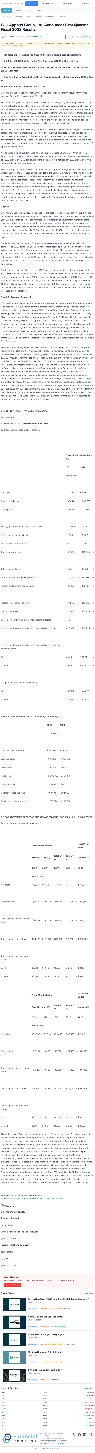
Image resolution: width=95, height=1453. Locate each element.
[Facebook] (79, 1438)
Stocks (18, 10)
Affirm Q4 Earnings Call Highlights (46, 1317)
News (28, 17)
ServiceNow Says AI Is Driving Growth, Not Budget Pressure (58, 1299)
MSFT (3, 1416)
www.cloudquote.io (55, 1436)
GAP (59, 1379)
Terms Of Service (59, 1443)
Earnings (47, 1326)
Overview (18, 17)
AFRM (59, 1326)
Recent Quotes (48, 4)
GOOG (4, 1409)
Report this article (12, 1285)
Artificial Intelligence (50, 1308)
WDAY (72, 1344)
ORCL (3, 1422)
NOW (68, 1308)
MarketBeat (34, 1308)
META (3, 1412)
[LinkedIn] (84, 1438)
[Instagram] (90, 1438)
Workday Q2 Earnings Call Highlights (47, 1334)
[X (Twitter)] (74, 1438)
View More (88, 1293)
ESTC (72, 1362)
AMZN (64, 1326)
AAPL (3, 1399)
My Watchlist (68, 4)
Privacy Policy (44, 1443)
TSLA (3, 1426)
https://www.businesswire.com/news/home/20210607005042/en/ (32, 1198)
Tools (39, 10)
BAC (3, 1406)
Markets (7, 10)
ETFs (29, 10)
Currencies (38, 17)
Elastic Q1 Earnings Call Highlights (46, 1352)
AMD (3, 1402)
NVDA (3, 1419)
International (50, 17)
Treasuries (62, 17)
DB (65, 1308)
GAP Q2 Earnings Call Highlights (45, 1370)
